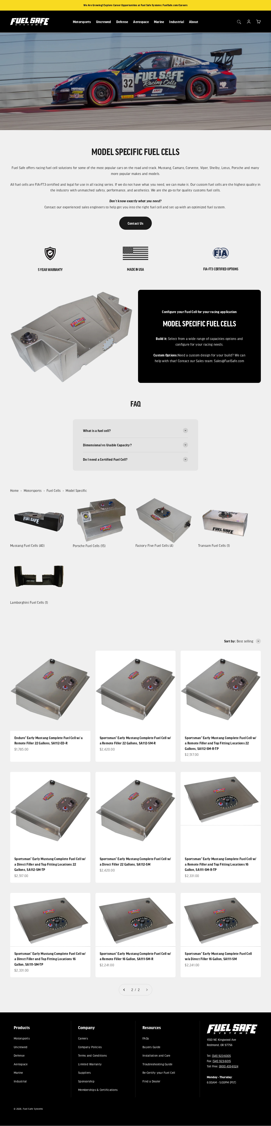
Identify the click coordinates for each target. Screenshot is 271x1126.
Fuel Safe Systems (33, 1108)
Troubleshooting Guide (157, 1064)
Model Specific (76, 490)
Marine (159, 21)
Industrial (176, 21)
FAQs (145, 1038)
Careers (83, 1038)
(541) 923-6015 (222, 1061)
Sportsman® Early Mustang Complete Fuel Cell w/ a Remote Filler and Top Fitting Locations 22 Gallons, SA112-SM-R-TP (220, 743)
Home (14, 490)
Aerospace (141, 21)
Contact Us (136, 223)
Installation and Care (156, 1055)
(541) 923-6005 (221, 1055)
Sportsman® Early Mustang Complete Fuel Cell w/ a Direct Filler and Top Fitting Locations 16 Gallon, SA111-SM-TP (50, 959)
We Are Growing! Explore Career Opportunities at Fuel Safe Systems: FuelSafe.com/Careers (135, 5)
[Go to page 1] (124, 989)
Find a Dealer (151, 1081)
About (193, 21)
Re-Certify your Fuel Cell (158, 1072)
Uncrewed (103, 21)
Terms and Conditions (92, 1055)
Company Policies (90, 1046)
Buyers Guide (151, 1046)
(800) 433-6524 (228, 1066)
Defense (122, 21)
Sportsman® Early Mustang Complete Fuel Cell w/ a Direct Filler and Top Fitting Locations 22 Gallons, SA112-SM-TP (50, 864)
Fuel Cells (54, 490)
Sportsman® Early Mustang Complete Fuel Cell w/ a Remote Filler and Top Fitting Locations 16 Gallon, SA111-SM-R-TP (220, 864)
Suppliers (84, 1072)
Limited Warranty (90, 1064)
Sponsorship (86, 1081)
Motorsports (82, 21)
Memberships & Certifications (98, 1089)
